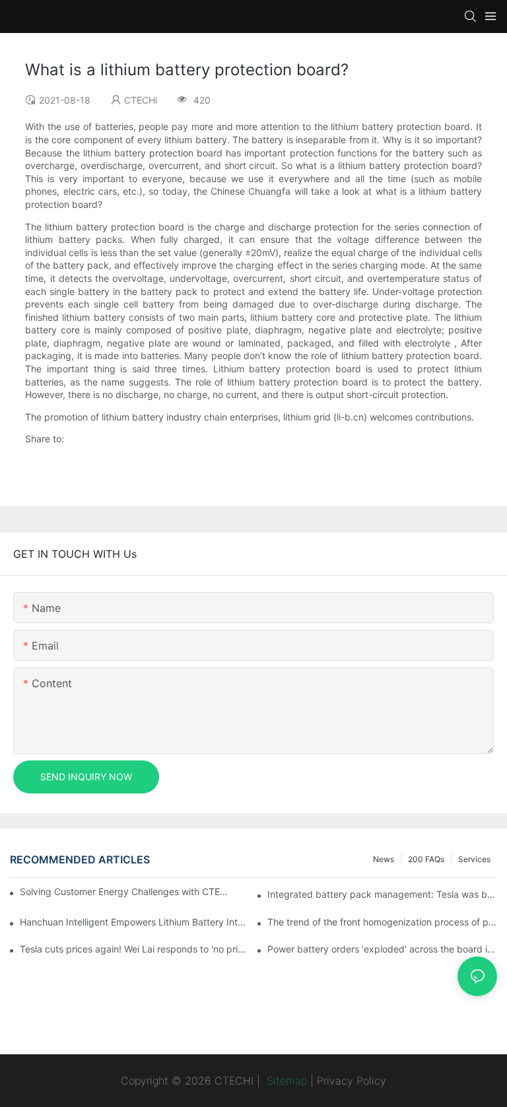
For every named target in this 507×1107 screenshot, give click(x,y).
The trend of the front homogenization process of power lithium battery (382, 921)
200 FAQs (426, 859)
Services (474, 859)
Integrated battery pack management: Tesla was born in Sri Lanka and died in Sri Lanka (382, 894)
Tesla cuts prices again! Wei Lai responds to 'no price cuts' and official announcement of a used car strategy (135, 949)
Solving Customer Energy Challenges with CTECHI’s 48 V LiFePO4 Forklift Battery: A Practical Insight (126, 891)
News (383, 859)
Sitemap (285, 1080)
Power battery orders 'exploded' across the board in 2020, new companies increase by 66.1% (382, 949)
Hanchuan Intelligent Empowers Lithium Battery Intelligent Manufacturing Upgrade (135, 921)
